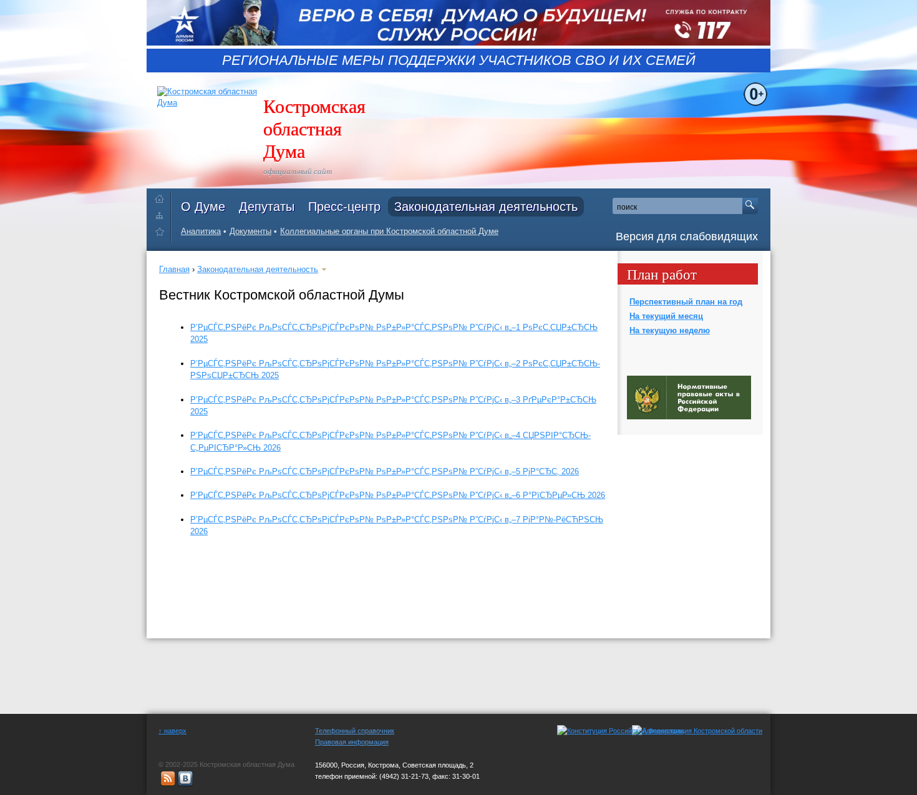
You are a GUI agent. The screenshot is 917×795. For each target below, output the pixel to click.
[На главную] (162, 196)
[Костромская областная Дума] (162, 233)
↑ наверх (172, 730)
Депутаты (266, 206)
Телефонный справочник (354, 730)
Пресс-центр (344, 206)
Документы (250, 231)
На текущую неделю (669, 330)
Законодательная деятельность (486, 206)
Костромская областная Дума (314, 128)
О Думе (203, 206)
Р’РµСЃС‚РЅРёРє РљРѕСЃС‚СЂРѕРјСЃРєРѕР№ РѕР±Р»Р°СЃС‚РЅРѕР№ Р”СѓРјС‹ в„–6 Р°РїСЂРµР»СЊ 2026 (397, 495)
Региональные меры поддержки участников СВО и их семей (459, 60)
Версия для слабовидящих (687, 236)
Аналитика (201, 231)
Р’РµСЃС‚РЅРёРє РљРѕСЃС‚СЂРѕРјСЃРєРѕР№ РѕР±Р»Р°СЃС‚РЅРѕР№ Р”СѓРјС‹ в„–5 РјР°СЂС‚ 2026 (384, 471)
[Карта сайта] (162, 215)
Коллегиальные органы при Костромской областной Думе (389, 231)
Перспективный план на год (685, 301)
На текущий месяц (666, 316)
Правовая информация (352, 742)
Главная (174, 269)
